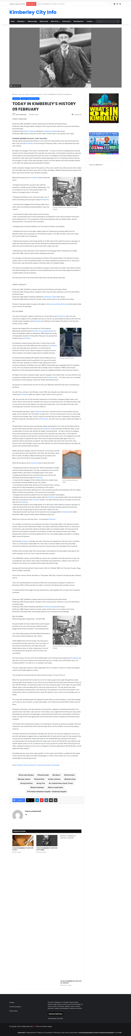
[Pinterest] (42, 800)
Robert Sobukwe (29, 131)
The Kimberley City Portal (55, 1018)
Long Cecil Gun (27, 783)
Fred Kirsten (70, 775)
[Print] (55, 800)
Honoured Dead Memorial (58, 304)
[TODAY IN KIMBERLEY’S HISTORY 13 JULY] (22, 840)
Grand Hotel (39, 779)
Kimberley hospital (50, 131)
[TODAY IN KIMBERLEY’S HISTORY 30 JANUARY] (70, 907)
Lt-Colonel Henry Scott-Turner (61, 783)
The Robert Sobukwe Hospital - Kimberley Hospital (47, 791)
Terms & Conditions (15, 1006)
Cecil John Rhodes (27, 775)
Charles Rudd (43, 775)
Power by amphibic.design (44, 1026)
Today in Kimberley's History (33, 94)
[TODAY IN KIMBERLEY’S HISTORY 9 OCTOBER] (46, 840)
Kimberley (20, 21)
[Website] (26, 814)
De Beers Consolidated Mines (43, 331)
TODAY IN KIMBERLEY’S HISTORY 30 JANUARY (70, 982)
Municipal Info (78, 21)
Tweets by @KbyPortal (96, 164)
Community (66, 21)
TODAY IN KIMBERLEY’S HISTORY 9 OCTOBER (46, 849)
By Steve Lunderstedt (52, 765)
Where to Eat (44, 21)
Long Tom (41, 783)
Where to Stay (32, 21)
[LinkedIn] (37, 800)
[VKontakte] (46, 800)
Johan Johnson (55, 779)
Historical (21, 94)
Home (13, 21)
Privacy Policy (13, 1011)
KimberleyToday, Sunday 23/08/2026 (48, 4)
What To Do (54, 21)
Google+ (12, 1002)
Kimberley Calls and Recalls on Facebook (30, 765)
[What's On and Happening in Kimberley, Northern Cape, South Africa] (104, 122)
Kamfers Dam (70, 779)
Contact (89, 21)
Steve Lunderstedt (21, 114)
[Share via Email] (51, 800)
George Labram (24, 779)
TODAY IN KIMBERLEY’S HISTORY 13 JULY (22, 849)
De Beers (27, 338)
